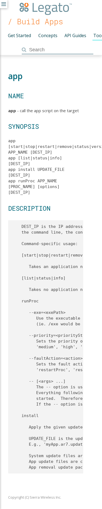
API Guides (75, 35)
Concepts (47, 35)
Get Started (19, 35)
